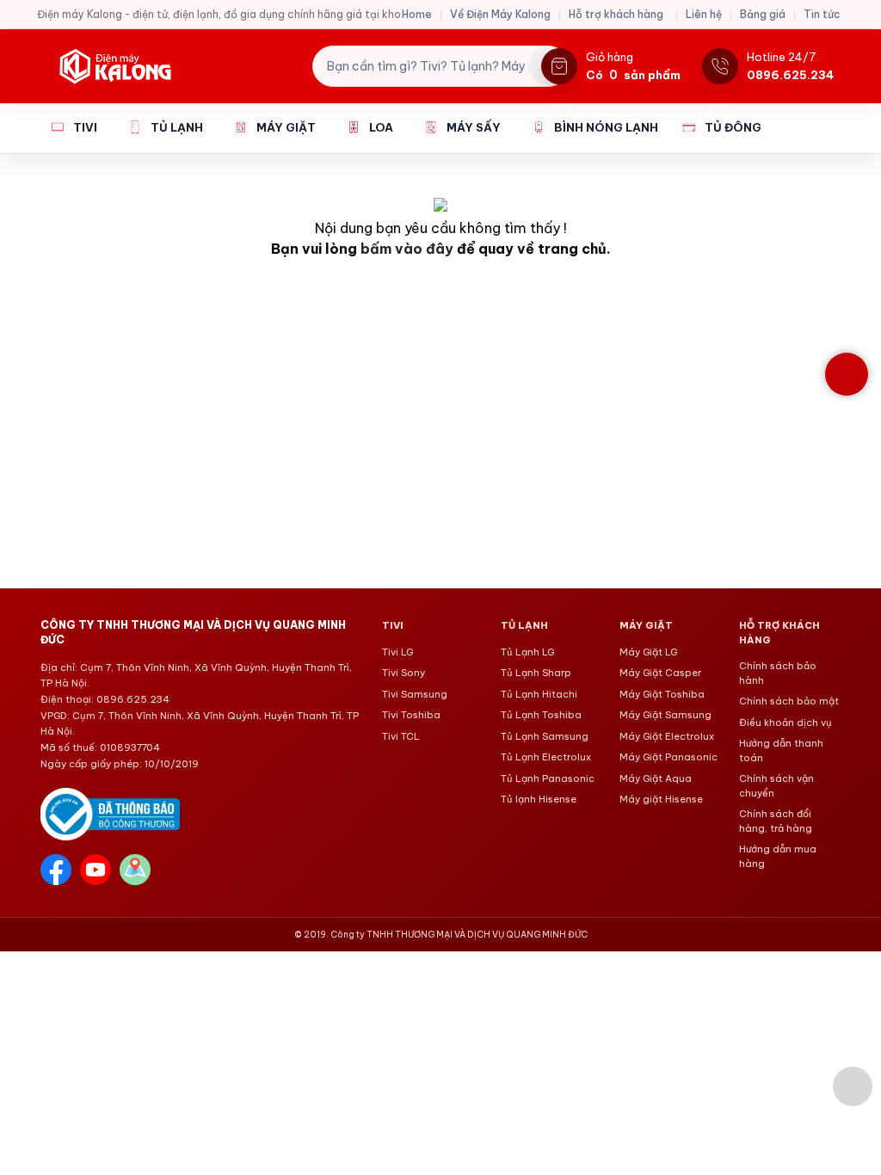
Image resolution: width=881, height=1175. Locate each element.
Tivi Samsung (414, 694)
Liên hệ (704, 14)
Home (417, 14)
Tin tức (822, 14)
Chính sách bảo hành (777, 673)
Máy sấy (474, 127)
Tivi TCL (401, 736)
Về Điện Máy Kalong (500, 14)
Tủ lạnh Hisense (538, 799)
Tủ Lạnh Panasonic (548, 778)
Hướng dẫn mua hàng (777, 856)
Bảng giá (763, 14)
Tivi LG (397, 652)
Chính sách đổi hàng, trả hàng (775, 821)
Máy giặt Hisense (661, 799)
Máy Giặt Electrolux (666, 736)
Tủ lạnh (177, 127)
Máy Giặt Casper (660, 673)
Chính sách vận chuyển (776, 785)
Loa (381, 127)
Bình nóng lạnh (606, 127)
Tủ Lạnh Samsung (544, 736)
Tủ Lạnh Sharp (536, 673)
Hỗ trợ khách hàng (616, 14)
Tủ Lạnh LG (527, 652)
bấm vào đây (406, 248)
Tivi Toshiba (411, 715)
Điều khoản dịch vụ (785, 723)
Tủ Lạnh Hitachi (539, 694)
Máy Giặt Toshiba (662, 694)
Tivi (85, 127)
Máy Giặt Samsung (665, 715)
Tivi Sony (403, 673)
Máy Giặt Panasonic (668, 757)
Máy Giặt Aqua (655, 778)
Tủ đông (733, 127)
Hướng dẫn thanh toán (781, 750)
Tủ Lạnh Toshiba (541, 715)
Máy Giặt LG (648, 652)
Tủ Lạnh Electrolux (546, 757)
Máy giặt (286, 127)
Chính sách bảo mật (789, 701)
